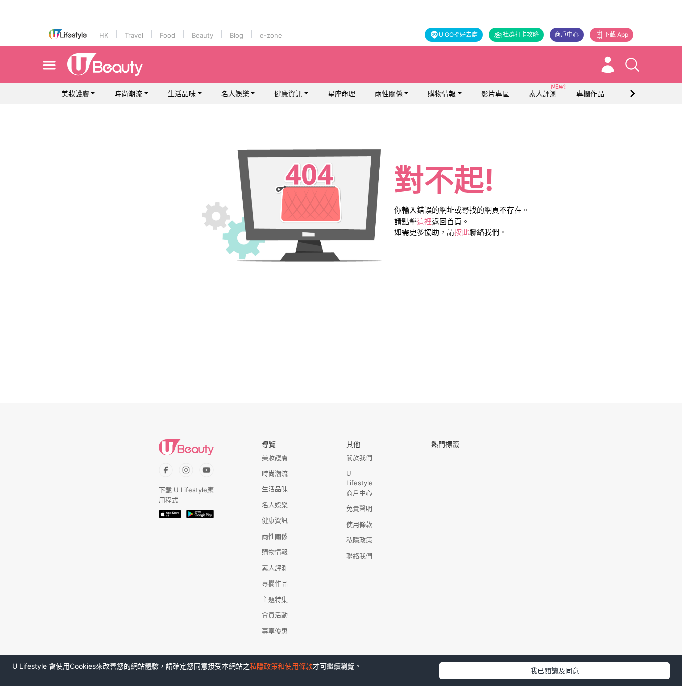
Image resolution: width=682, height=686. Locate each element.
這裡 (424, 221)
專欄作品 (275, 583)
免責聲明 (359, 508)
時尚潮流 (128, 93)
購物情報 (442, 93)
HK (103, 35)
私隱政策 (359, 540)
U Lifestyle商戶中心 (359, 483)
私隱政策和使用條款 (281, 666)
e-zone (271, 35)
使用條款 (359, 524)
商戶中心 (567, 34)
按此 (461, 232)
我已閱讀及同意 (554, 670)
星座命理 (341, 93)
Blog (236, 35)
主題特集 (275, 599)
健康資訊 (288, 93)
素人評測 (275, 568)
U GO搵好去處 (458, 34)
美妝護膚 (75, 93)
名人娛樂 (235, 93)
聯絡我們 (359, 556)
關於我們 (359, 457)
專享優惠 (275, 631)
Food (167, 35)
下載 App (616, 34)
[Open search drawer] (632, 64)
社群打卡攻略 (521, 34)
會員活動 (275, 615)
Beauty (202, 35)
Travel (134, 35)
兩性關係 (389, 93)
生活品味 (182, 93)
